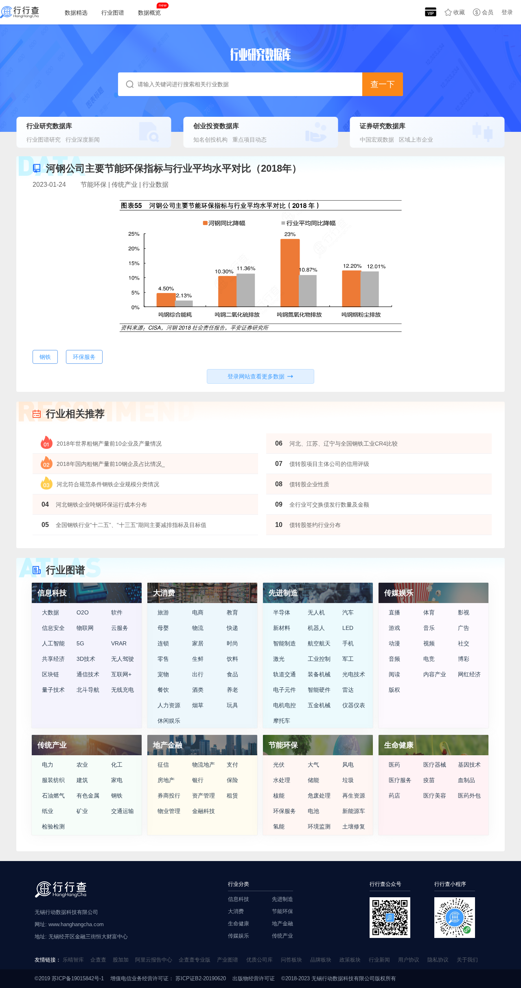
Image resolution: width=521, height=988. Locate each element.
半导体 (281, 612)
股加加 (121, 960)
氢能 (279, 826)
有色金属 (88, 795)
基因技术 (469, 764)
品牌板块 (320, 960)
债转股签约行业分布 (315, 525)
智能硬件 (319, 689)
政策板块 (350, 960)
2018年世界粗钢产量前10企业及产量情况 (109, 443)
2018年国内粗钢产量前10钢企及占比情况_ (111, 464)
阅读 (394, 674)
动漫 (394, 643)
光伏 (279, 764)
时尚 (232, 643)
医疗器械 (434, 764)
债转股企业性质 (309, 484)
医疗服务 (400, 780)
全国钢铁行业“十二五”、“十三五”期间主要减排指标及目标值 (131, 525)
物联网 (85, 628)
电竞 (429, 659)
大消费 (236, 911)
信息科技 (238, 899)
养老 (232, 689)
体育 (429, 612)
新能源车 (353, 811)
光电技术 (353, 674)
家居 (198, 643)
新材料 (281, 628)
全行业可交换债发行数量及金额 (329, 504)
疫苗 (429, 780)
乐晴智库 (73, 960)
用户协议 (408, 960)
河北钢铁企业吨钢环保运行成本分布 (101, 504)
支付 (232, 764)
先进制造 (282, 899)
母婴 (163, 628)
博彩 (463, 659)
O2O (83, 612)
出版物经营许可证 (253, 978)
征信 (163, 764)
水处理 (281, 780)
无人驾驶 (122, 659)
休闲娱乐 (169, 720)
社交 (463, 643)
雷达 (348, 689)
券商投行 (169, 795)
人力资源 (169, 705)
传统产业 (282, 936)
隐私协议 (438, 960)
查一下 (382, 84)
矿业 (82, 811)
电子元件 (284, 689)
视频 (429, 643)
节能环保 (282, 911)
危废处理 (319, 795)
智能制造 (284, 643)
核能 (279, 795)
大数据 (50, 612)
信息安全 (53, 628)
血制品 (466, 780)
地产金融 (282, 923)
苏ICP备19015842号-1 (78, 978)
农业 (82, 764)
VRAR (119, 643)
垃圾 (348, 780)
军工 (348, 659)
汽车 (348, 612)
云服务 (119, 628)
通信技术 (88, 674)
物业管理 (169, 811)
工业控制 (319, 659)
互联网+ (121, 674)
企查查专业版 (194, 960)
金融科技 (203, 811)
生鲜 (198, 659)
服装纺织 (53, 780)
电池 (313, 811)
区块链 (50, 674)
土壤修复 (353, 826)
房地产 (166, 780)
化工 (117, 764)
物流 (198, 628)
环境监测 (319, 826)
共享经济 (53, 659)
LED (347, 628)
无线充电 (122, 689)
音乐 (429, 628)
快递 (232, 628)
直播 (394, 612)
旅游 (163, 612)
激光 (279, 659)
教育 (232, 612)
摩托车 (281, 720)
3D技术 (86, 659)
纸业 (47, 811)
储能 (313, 780)
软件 (117, 612)
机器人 (316, 628)
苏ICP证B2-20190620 (200, 978)
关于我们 (467, 960)
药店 (394, 795)
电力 (47, 764)
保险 (232, 780)
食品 (232, 674)
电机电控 (284, 705)
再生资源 (353, 795)
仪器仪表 (353, 705)
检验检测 (53, 826)
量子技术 (53, 689)
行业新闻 (379, 960)
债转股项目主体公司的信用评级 (329, 464)
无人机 (316, 612)
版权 (394, 689)
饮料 (232, 659)
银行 (198, 780)
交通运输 (122, 811)
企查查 (98, 960)
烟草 (198, 705)
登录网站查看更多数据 (256, 376)
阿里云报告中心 (153, 960)
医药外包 (469, 795)
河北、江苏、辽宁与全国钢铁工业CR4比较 (343, 443)
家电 (117, 780)
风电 (348, 764)
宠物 (163, 674)
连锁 (163, 643)
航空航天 (319, 643)
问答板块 (291, 960)
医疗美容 (434, 795)
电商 (198, 612)
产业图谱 (227, 960)
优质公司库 (259, 960)
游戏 (394, 628)
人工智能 (53, 643)
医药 (394, 764)
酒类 (198, 689)
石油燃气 (53, 795)
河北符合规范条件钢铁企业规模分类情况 (108, 484)
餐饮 (163, 689)
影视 (463, 612)
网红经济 (469, 674)
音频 (394, 659)
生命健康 (238, 923)
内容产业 (434, 674)
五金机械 (319, 705)
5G (80, 643)
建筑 (82, 780)
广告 (463, 628)
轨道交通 (284, 674)
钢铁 (117, 795)
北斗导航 (88, 689)
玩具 (232, 705)
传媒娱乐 (238, 936)
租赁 (232, 795)
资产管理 (203, 795)
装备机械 (319, 674)
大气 (313, 764)
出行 (198, 674)
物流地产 (203, 764)
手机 (348, 643)
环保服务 (284, 811)
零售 (163, 659)
